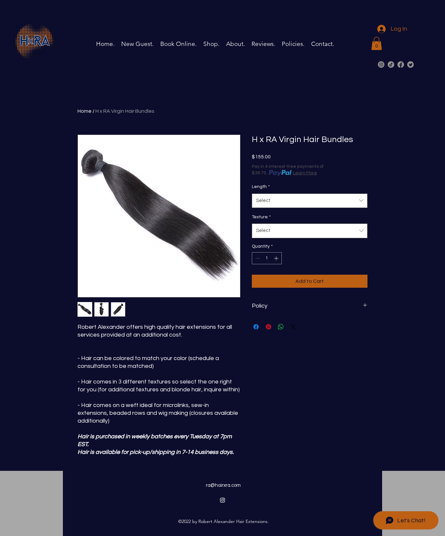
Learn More (305, 173)
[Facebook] (400, 64)
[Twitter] (410, 64)
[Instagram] (381, 64)
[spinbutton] (267, 258)
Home (85, 111)
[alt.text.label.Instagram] (222, 500)
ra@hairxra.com (223, 485)
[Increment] (277, 258)
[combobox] (309, 201)
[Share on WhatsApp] (281, 327)
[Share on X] (293, 327)
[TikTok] (391, 64)
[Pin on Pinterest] (268, 327)
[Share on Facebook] (256, 327)
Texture (261, 217)
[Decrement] (257, 258)
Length (261, 186)
